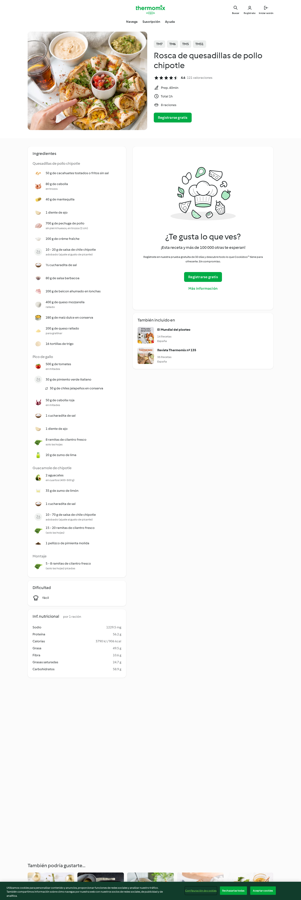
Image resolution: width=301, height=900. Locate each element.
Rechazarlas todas (233, 890)
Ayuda (170, 22)
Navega (132, 22)
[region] (150, 891)
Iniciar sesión (266, 13)
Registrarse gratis (173, 117)
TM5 (185, 44)
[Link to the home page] (150, 10)
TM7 (159, 44)
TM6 (172, 44)
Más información (203, 288)
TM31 (199, 44)
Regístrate (250, 13)
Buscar (235, 13)
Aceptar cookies (263, 890)
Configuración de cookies (201, 890)
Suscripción (151, 22)
